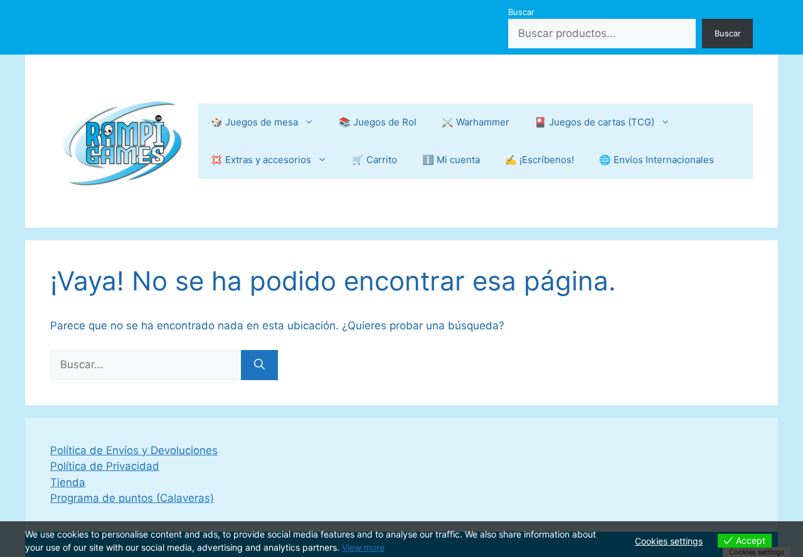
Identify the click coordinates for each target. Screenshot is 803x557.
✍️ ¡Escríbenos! (539, 160)
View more (363, 547)
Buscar (521, 12)
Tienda (67, 482)
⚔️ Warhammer (475, 122)
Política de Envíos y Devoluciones (134, 450)
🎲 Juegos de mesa (254, 122)
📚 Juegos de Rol (378, 122)
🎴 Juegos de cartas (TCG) (594, 122)
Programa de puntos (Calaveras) (132, 498)
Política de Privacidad (104, 466)
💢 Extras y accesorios (261, 160)
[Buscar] (259, 365)
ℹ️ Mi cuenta (451, 160)
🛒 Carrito (374, 160)
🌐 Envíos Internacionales (656, 160)
